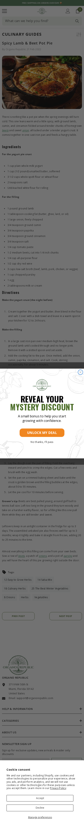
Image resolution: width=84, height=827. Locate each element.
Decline (40, 807)
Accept (40, 798)
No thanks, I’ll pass (42, 442)
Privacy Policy (58, 788)
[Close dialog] (80, 372)
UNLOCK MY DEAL (42, 432)
